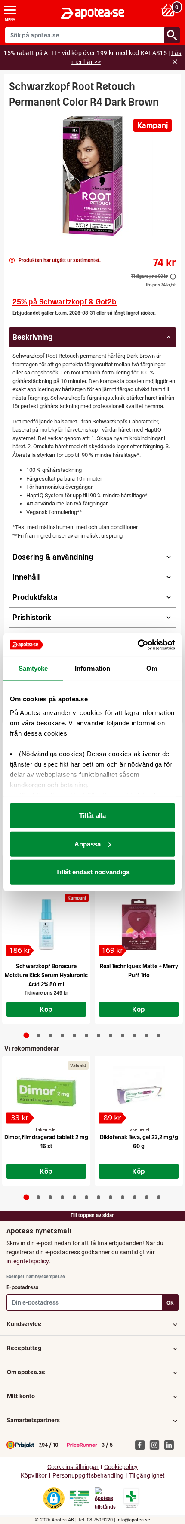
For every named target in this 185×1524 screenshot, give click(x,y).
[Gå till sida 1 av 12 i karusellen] (26, 1035)
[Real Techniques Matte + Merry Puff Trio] (139, 924)
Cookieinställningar (73, 1467)
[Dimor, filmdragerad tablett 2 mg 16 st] (46, 1092)
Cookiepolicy (121, 1467)
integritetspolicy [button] (27, 1261)
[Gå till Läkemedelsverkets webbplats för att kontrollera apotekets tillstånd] (79, 1498)
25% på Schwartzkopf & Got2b (64, 302)
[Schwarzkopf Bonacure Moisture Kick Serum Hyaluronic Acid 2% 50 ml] (46, 924)
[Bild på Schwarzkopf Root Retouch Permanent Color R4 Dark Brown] (92, 176)
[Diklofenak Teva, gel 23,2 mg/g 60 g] (139, 1092)
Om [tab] (151, 668)
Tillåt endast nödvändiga (93, 872)
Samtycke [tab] (33, 668)
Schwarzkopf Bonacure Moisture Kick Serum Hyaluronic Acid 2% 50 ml (46, 975)
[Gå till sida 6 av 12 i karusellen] (86, 1035)
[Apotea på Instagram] (156, 1445)
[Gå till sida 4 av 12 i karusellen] (62, 1035)
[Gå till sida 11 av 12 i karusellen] (147, 1035)
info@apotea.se (133, 1520)
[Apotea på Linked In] (171, 1445)
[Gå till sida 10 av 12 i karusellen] (135, 1035)
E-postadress (22, 1287)
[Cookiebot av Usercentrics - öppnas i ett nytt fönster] (137, 644)
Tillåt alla (92, 815)
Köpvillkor (34, 1475)
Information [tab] (92, 668)
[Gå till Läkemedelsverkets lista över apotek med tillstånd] (131, 1498)
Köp (46, 1009)
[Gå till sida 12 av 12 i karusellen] (159, 1035)
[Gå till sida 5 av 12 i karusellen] (74, 1035)
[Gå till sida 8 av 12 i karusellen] (110, 1035)
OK (170, 1302)
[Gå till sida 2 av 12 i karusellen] (38, 1035)
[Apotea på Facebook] (142, 1445)
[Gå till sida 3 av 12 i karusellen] (50, 1035)
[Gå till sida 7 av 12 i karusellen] (98, 1035)
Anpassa (87, 843)
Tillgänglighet (147, 1475)
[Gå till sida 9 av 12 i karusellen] (122, 1035)
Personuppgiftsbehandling (87, 1475)
